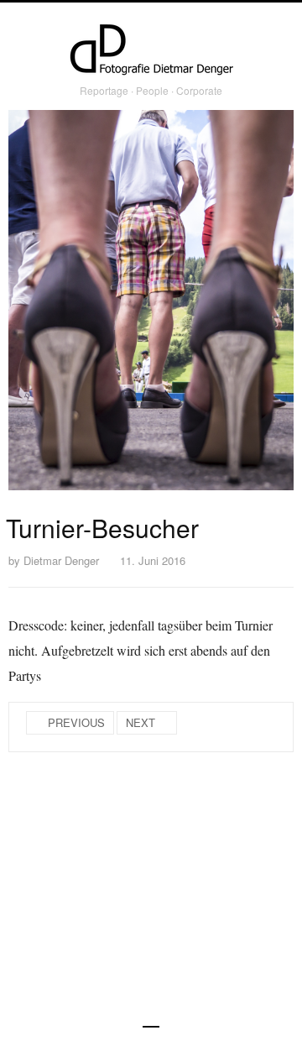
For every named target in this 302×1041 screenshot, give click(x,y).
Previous (76, 722)
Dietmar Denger (61, 560)
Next (140, 722)
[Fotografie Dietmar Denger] (151, 51)
